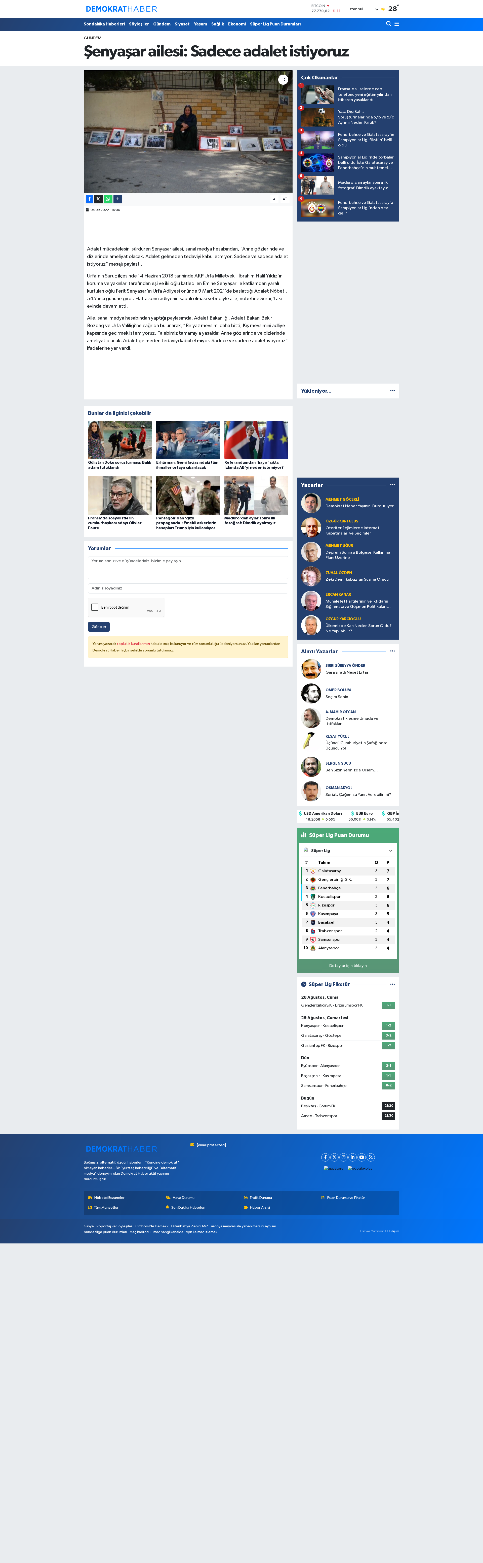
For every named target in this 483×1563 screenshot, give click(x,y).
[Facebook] (325, 1157)
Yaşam (200, 24)
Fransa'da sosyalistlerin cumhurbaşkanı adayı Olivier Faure (115, 523)
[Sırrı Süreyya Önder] (311, 669)
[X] (334, 1157)
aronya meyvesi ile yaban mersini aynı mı (243, 1226)
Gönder (99, 627)
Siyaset (182, 24)
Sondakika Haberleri (104, 24)
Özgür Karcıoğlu (343, 619)
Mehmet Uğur (339, 546)
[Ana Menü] (395, 24)
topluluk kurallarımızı (134, 644)
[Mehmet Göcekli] (311, 503)
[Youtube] (361, 1157)
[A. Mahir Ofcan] (311, 718)
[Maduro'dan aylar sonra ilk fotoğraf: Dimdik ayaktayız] (256, 495)
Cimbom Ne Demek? (152, 1226)
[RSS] (371, 1157)
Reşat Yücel (337, 736)
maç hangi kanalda (168, 1232)
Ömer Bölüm (338, 690)
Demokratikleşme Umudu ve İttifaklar (352, 721)
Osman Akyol (339, 788)
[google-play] (360, 1169)
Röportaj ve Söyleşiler (114, 1226)
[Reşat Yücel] (311, 742)
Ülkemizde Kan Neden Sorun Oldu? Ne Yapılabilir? (359, 628)
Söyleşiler (139, 24)
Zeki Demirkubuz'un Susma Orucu (357, 579)
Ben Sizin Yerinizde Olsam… (352, 770)
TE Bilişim (392, 1231)
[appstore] (334, 1169)
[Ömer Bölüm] (311, 693)
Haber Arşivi (260, 1207)
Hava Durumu (183, 1198)
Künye (89, 1226)
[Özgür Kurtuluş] (311, 527)
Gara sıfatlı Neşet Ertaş (347, 672)
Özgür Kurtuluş (342, 521)
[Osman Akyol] (311, 791)
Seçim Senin (337, 697)
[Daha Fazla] (117, 199)
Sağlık (217, 24)
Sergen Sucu (338, 763)
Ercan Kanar (338, 595)
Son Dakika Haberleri (188, 1207)
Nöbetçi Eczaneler (109, 1198)
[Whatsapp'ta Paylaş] (108, 199)
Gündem (162, 24)
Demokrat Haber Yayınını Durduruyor (360, 506)
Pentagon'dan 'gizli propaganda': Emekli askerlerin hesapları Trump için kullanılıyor (186, 523)
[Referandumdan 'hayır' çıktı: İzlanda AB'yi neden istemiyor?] (256, 440)
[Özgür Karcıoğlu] (311, 625)
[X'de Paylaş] (98, 199)
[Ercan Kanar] (311, 601)
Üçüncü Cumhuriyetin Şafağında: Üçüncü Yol (356, 746)
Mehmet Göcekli (342, 500)
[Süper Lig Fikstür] (392, 984)
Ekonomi (237, 24)
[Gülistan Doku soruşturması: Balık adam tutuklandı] (120, 440)
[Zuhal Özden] (311, 576)
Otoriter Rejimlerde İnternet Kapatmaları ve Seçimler (352, 531)
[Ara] (389, 24)
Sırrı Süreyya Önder (345, 666)
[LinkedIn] (352, 1157)
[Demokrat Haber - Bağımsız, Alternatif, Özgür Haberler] (121, 9)
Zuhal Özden (339, 573)
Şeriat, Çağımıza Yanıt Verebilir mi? (358, 795)
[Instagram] (343, 1157)
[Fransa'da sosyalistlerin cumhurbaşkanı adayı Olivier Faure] (120, 495)
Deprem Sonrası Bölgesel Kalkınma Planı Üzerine (358, 555)
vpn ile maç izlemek (201, 1232)
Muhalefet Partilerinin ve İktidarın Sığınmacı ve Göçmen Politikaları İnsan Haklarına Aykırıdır (357, 604)
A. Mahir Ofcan (341, 712)
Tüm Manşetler (106, 1207)
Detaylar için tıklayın (348, 966)
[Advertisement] (348, 301)
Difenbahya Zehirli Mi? (189, 1226)
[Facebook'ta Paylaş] (89, 199)
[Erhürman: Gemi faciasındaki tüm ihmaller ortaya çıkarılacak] (188, 440)
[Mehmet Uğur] (311, 552)
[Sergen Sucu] (311, 767)
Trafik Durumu (261, 1198)
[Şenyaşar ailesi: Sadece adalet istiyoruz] (188, 131)
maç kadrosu (140, 1232)
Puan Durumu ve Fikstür (346, 1198)
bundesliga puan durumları (105, 1232)
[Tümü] (392, 391)
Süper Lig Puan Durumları (275, 24)
